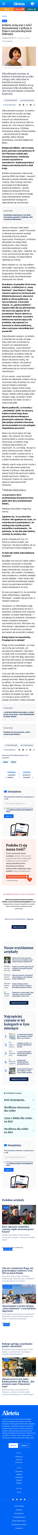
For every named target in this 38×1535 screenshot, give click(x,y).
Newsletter (19, 1471)
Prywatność (19, 1528)
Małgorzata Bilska (24, 38)
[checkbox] (4, 808)
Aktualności (19, 1457)
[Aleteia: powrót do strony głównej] (19, 4)
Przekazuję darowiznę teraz (16, 877)
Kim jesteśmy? (19, 1513)
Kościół (4, 16)
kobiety (13, 762)
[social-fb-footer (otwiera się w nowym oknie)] (17, 1500)
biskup (5, 762)
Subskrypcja (19, 1477)
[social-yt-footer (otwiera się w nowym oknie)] (13, 1500)
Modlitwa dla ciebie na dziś (16, 1130)
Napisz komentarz (19, 927)
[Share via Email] (31, 105)
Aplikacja (19, 1474)
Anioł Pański (8, 1249)
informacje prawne (19, 1517)
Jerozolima (7, 1287)
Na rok (19, 1492)
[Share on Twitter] (27, 105)
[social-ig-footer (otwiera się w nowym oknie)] (25, 1500)
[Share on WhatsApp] (34, 105)
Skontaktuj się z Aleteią (19, 1524)
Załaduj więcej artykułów (19, 1003)
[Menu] (6, 4)
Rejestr (7, 9)
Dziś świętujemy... (14, 1100)
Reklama (19, 1483)
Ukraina (6, 1325)
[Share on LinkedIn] (23, 105)
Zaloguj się (30, 919)
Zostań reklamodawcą (19, 1521)
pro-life (6, 1360)
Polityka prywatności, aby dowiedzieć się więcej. (19, 810)
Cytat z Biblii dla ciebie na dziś (18, 1120)
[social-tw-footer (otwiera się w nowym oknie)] (21, 1500)
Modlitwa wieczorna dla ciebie (16, 1109)
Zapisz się (9, 816)
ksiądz (6, 1207)
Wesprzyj (18, 9)
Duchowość (19, 1462)
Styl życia (19, 1459)
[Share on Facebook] (20, 105)
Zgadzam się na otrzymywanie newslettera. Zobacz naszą (19, 809)
